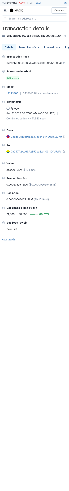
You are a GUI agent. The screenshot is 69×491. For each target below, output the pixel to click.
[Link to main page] (19, 10)
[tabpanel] (34, 147)
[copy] (65, 36)
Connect (59, 10)
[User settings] (65, 3)
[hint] (3, 56)
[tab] (9, 47)
